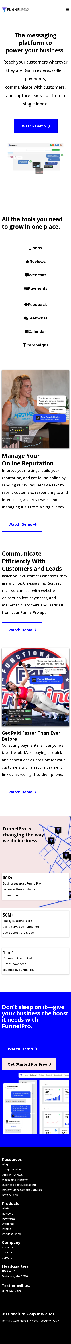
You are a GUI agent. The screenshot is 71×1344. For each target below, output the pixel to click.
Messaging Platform (15, 1179)
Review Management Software (22, 1190)
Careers (7, 1257)
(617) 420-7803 (11, 1290)
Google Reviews (12, 1169)
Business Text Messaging (19, 1184)
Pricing (6, 1229)
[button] (67, 10)
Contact (7, 1252)
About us (8, 1247)
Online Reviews (12, 1174)
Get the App (10, 1195)
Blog (5, 1164)
